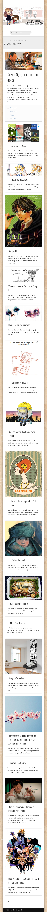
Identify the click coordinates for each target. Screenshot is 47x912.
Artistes (12, 115)
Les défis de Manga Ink (19, 382)
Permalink (13, 119)
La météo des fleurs (16, 763)
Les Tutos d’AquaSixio (18, 560)
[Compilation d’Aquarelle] (23, 313)
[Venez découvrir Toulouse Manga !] (23, 275)
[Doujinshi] (23, 221)
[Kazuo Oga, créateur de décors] (23, 61)
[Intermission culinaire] (23, 588)
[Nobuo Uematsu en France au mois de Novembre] (23, 790)
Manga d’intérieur (16, 678)
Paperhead (13, 108)
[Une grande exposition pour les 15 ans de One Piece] (23, 852)
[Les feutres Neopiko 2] (23, 170)
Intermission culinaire (18, 603)
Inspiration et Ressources (20, 146)
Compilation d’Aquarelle (19, 325)
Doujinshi (12, 251)
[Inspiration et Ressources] (23, 133)
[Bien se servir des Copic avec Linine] (23, 414)
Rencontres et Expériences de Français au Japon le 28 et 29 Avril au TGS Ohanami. (22, 739)
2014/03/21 (13, 111)
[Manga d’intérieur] (23, 656)
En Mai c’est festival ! (17, 623)
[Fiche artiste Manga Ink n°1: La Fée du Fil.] (23, 474)
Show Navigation (36, 19)
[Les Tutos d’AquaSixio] (23, 538)
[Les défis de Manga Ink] (23, 359)
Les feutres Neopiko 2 (18, 179)
